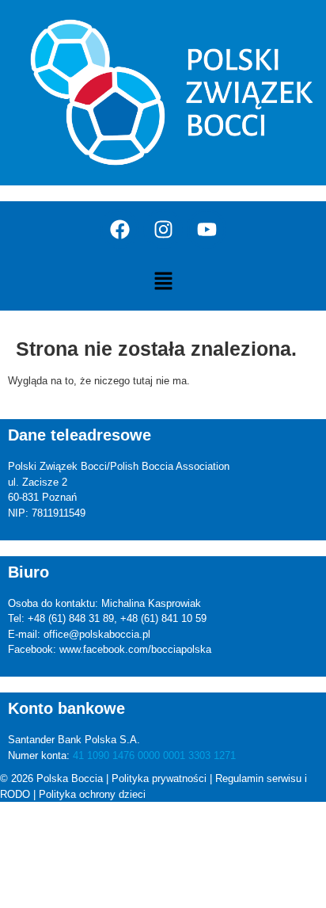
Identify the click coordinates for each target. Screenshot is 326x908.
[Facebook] (119, 229)
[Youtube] (206, 229)
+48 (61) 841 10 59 (163, 618)
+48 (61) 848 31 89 (71, 618)
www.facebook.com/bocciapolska (135, 649)
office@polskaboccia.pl (97, 634)
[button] (163, 282)
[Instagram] (163, 229)
